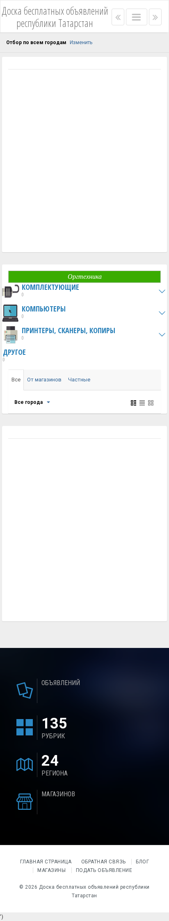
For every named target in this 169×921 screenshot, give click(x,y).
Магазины (51, 870)
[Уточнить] (48, 402)
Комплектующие (50, 290)
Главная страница (46, 862)
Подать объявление (104, 870)
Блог (142, 862)
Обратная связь (103, 862)
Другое (14, 355)
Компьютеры (44, 312)
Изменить (81, 42)
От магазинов (44, 379)
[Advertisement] (84, 162)
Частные (79, 379)
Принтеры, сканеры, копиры (68, 333)
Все (16, 379)
